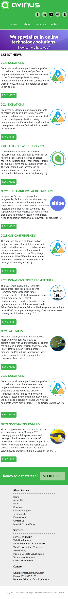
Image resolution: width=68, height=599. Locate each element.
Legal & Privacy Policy (24, 524)
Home (13, 24)
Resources (18, 507)
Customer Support (22, 510)
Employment (19, 517)
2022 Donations (12, 376)
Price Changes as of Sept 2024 (22, 146)
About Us (18, 500)
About (27, 24)
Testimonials (19, 513)
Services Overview (22, 536)
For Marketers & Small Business (29, 543)
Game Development (23, 560)
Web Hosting (19, 550)
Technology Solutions (24, 557)
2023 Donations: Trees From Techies (27, 280)
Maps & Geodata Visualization (28, 553)
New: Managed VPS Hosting (20, 424)
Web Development (22, 540)
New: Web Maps (12, 331)
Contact (54, 24)
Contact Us (18, 520)
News (16, 503)
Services (41, 24)
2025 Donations (12, 63)
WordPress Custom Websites (27, 546)
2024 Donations (12, 104)
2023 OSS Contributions (18, 235)
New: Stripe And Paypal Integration (27, 191)
